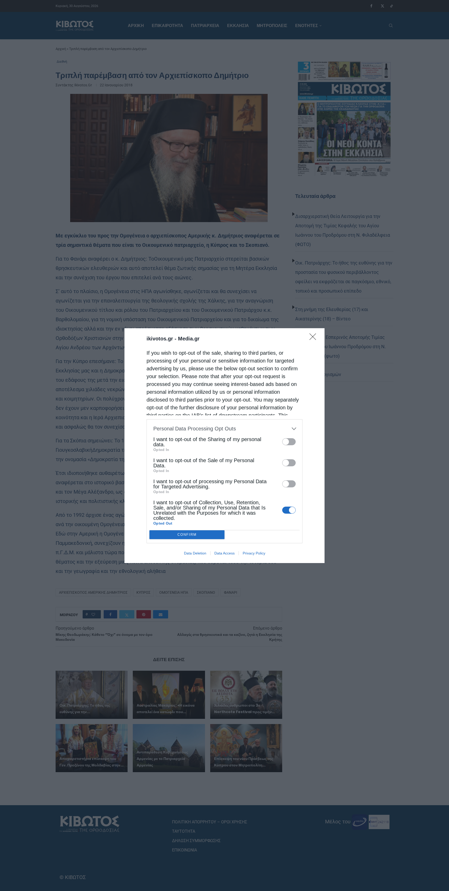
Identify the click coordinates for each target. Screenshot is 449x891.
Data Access (224, 553)
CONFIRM (187, 535)
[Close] (314, 338)
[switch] (289, 441)
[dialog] (224, 445)
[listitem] (224, 428)
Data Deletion (195, 553)
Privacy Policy (254, 553)
